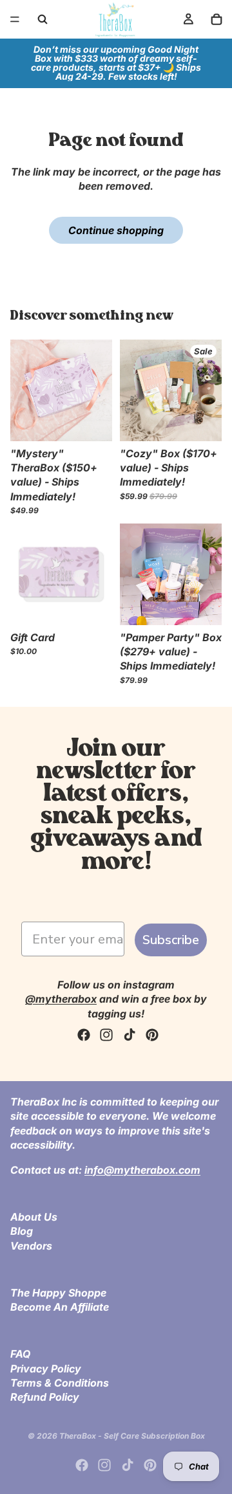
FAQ (20, 1353)
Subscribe (170, 940)
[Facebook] (84, 1035)
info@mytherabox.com (142, 1169)
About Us (33, 1216)
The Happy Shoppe (58, 1292)
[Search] (42, 19)
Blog (21, 1231)
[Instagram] (106, 1035)
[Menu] (15, 19)
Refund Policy (44, 1396)
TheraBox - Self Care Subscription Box (132, 1436)
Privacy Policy (45, 1368)
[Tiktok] (129, 1035)
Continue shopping (116, 230)
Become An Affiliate (59, 1306)
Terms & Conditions (59, 1382)
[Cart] (216, 19)
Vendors (31, 1245)
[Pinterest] (152, 1035)
